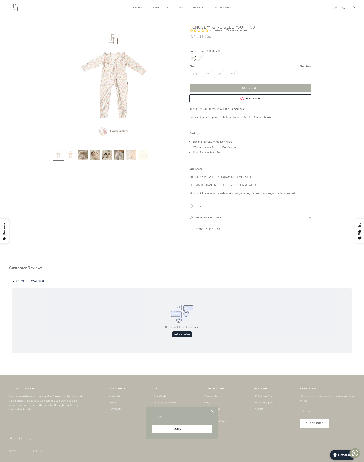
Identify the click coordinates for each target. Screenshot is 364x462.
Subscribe (182, 429)
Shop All (139, 7)
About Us (114, 396)
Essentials (199, 7)
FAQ (206, 402)
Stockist (258, 409)
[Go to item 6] (119, 155)
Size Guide (160, 396)
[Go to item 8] (143, 155)
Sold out (250, 88)
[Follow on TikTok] (31, 438)
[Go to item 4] (94, 155)
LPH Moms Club (263, 396)
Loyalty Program (263, 402)
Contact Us (210, 396)
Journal (113, 402)
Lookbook (115, 409)
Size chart (305, 66)
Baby (156, 7)
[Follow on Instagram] (21, 438)
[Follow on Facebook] (11, 438)
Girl (182, 7)
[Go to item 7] (131, 155)
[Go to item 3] (82, 155)
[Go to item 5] (107, 155)
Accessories (222, 7)
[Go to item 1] (58, 155)
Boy (169, 7)
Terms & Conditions (165, 402)
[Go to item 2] (70, 155)
